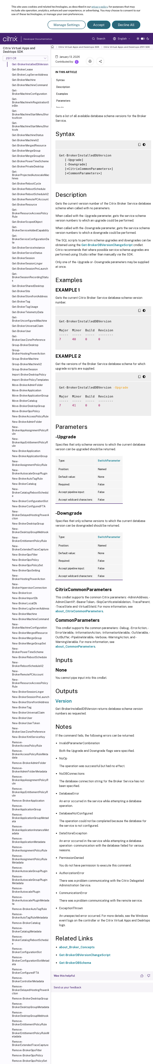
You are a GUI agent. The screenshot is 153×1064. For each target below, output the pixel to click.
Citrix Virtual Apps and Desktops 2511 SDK (127, 47)
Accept (98, 25)
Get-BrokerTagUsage (25, 306)
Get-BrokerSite (21, 291)
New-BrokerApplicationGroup (30, 456)
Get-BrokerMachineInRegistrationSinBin (30, 102)
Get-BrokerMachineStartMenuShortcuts (30, 126)
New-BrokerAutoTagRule (27, 478)
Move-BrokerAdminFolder (27, 385)
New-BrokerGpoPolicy (25, 559)
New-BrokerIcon (22, 592)
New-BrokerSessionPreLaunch (30, 697)
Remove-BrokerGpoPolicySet (29, 1060)
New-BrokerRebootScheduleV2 (27, 664)
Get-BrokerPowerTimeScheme (30, 161)
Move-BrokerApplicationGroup (30, 395)
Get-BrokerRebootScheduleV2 (30, 194)
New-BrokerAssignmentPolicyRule (29, 463)
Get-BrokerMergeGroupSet (28, 155)
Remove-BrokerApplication (28, 800)
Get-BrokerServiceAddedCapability (30, 229)
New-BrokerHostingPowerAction (28, 577)
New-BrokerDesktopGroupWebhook (30, 530)
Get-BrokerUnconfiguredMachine (29, 319)
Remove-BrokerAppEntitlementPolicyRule (30, 792)
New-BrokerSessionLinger (28, 691)
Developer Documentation (32, 39)
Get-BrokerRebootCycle (26, 183)
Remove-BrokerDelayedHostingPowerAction (30, 990)
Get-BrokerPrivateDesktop (28, 166)
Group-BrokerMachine (25, 358)
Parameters (63, 100)
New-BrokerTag (22, 707)
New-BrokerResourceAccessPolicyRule (30, 683)
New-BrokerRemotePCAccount (27, 673)
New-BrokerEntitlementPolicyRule (29, 539)
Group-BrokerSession (25, 369)
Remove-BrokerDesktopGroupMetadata (30, 1005)
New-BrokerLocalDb (24, 603)
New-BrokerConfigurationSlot (30, 501)
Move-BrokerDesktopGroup (28, 406)
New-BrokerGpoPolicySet (27, 565)
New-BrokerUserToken (26, 723)
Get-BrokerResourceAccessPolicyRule (30, 213)
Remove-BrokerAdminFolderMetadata (29, 770)
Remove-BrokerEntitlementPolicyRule (29, 1023)
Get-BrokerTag (21, 301)
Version (63, 701)
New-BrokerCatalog (24, 483)
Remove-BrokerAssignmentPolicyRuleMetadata (29, 859)
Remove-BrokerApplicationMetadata (28, 840)
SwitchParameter (109, 460)
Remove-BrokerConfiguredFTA (25, 971)
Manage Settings (67, 25)
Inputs (60, 107)
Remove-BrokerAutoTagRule (29, 909)
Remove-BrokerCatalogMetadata (26, 930)
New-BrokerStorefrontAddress (30, 702)
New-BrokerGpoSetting (26, 570)
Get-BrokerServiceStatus (27, 252)
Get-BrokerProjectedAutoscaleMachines (30, 175)
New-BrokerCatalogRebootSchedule (30, 492)
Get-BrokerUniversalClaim (27, 325)
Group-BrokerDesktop (25, 345)
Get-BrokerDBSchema (75, 963)
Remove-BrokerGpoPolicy (27, 1055)
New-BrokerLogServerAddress (30, 608)
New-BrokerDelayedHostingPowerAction (30, 515)
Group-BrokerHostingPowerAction (28, 352)
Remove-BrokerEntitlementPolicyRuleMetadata (30, 1033)
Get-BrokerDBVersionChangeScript (107, 245)
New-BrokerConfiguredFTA (29, 506)
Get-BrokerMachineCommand (30, 85)
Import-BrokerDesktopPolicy (29, 374)
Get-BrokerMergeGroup (26, 150)
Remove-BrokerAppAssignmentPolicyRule (30, 780)
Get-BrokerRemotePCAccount (30, 199)
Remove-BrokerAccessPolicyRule (27, 744)
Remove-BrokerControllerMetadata (28, 979)
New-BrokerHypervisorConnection (29, 586)
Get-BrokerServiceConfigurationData (30, 239)
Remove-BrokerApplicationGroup (26, 807)
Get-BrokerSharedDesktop (28, 285)
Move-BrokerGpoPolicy (26, 411)
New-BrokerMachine (24, 613)
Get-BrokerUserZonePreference (28, 338)
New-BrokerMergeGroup (27, 638)
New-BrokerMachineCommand (30, 619)
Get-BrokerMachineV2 (25, 140)
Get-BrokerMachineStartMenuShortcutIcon (30, 114)
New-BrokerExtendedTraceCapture (30, 548)
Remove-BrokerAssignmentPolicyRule (29, 849)
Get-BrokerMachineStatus (27, 135)
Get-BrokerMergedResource (29, 145)
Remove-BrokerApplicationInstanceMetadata (30, 830)
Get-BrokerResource (24, 204)
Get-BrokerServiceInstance (28, 247)
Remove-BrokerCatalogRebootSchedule (30, 940)
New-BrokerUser (22, 718)
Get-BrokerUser (21, 331)
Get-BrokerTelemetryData (27, 312)
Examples (62, 93)
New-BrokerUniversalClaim (28, 712)
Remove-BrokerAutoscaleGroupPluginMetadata (29, 880)
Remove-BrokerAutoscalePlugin (26, 890)
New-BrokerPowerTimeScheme (27, 650)
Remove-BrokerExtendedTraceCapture (30, 1043)
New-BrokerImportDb (25, 598)
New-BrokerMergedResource (30, 632)
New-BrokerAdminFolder (27, 421)
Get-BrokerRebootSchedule (29, 188)
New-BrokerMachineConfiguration (29, 626)
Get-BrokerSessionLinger (27, 263)
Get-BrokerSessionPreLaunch (30, 268)
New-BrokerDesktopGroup (28, 523)
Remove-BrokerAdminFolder (29, 762)
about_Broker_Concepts (77, 947)
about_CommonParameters (75, 646)
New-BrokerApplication (26, 450)
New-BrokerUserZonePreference (28, 730)
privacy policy (99, 6)
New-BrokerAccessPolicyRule (30, 416)
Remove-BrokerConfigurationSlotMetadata (30, 961)
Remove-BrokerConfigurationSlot (27, 950)
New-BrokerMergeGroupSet (29, 643)
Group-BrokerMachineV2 (27, 364)
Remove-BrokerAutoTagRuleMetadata (30, 916)
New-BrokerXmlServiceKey (28, 736)
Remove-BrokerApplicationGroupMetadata (30, 818)
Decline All (126, 25)
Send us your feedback (67, 987)
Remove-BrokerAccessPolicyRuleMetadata (30, 754)
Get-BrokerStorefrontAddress (30, 296)
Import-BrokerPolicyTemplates (30, 379)
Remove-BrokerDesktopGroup (30, 998)
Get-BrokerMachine (24, 79)
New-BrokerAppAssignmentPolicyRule (30, 430)
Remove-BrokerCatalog (26, 922)
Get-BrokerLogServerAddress (30, 74)
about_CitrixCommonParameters (79, 611)
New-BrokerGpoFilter (25, 554)
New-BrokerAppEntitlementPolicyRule (30, 442)
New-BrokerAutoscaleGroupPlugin (29, 472)
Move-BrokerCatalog (24, 400)
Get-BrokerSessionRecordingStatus (30, 277)
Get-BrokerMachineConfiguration (29, 92)
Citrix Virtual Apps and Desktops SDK (78, 47)
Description (63, 86)
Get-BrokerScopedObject (27, 221)
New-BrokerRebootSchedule (29, 657)
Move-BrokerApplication (26, 390)
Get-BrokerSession (23, 258)
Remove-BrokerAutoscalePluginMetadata (30, 900)
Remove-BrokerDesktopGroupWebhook (30, 1014)
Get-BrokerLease (22, 69)
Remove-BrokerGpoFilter (27, 1050)
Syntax (60, 80)
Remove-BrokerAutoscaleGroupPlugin (29, 869)
